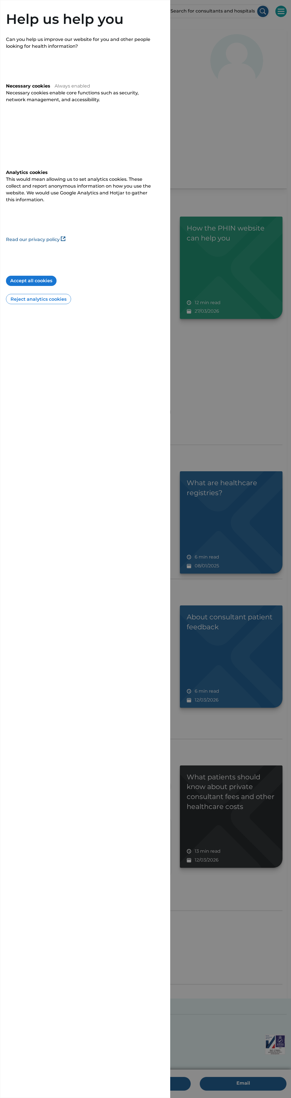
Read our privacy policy (33, 239)
